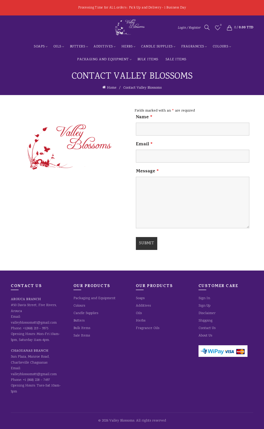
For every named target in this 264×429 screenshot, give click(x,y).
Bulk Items (147, 59)
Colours (220, 46)
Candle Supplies (157, 46)
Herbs (127, 46)
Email (144, 144)
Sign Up (204, 305)
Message (147, 171)
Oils (57, 46)
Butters (77, 46)
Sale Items (176, 59)
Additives (103, 46)
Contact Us (207, 328)
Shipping (205, 320)
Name (144, 117)
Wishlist (220, 25)
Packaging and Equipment (103, 59)
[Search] (207, 27)
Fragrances (192, 46)
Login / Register (189, 28)
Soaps (39, 46)
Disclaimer (207, 313)
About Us (205, 335)
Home (112, 87)
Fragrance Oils (147, 328)
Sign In (204, 298)
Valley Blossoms (121, 420)
